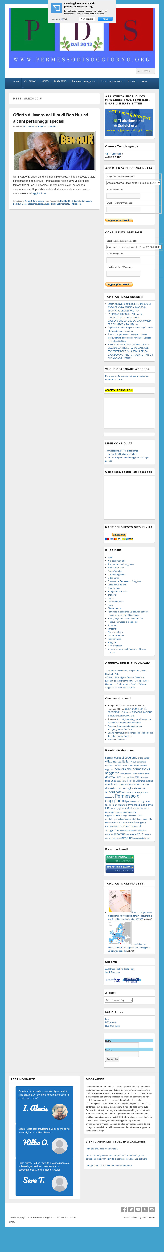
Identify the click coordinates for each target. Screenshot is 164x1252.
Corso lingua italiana (117, 584)
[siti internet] (120, 872)
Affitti (110, 557)
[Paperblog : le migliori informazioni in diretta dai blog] (113, 981)
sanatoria (112, 628)
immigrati (133, 780)
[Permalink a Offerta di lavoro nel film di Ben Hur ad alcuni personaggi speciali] (54, 172)
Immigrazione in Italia (117, 591)
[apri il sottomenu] (23, 87)
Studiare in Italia (115, 632)
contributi (117, 765)
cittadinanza (143, 757)
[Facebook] (124, 1209)
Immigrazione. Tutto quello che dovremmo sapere (109, 1165)
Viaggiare (112, 642)
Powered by (56, 19)
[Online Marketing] (132, 981)
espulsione (121, 780)
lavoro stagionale (127, 788)
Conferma (121, 739)
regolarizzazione (113, 815)
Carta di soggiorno (116, 574)
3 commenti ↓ (52, 126)
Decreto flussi (114, 587)
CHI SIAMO (30, 81)
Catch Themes (148, 1217)
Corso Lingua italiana (112, 81)
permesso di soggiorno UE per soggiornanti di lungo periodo (129, 806)
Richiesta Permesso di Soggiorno (123, 615)
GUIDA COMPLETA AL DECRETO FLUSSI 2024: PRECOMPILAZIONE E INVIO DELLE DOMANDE (130, 712)
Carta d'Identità (115, 571)
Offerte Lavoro (37, 200)
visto (148, 838)
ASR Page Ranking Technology (119, 968)
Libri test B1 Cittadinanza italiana (122, 454)
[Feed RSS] (145, 1209)
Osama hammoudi (116, 732)
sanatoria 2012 (134, 834)
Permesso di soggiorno (83, 81)
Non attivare (87, 19)
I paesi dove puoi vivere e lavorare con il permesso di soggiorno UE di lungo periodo (129, 947)
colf (134, 761)
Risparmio (112, 625)
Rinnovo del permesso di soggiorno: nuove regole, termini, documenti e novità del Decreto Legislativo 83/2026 (129, 338)
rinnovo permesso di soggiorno (123, 828)
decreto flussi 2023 (131, 777)
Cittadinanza (113, 577)
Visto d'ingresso (115, 645)
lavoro (115, 784)
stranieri (127, 837)
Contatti (132, 81)
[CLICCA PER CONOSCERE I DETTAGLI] (129, 135)
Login (107, 1018)
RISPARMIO (60, 81)
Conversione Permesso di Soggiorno (124, 581)
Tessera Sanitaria (116, 635)
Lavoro (111, 598)
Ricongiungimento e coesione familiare (125, 618)
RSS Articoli (111, 1022)
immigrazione (146, 780)
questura (132, 811)
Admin (40, 126)
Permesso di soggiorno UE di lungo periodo (128, 611)
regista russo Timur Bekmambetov (54, 203)
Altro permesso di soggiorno (121, 564)
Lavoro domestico (116, 601)
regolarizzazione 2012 (133, 815)
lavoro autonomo (130, 784)
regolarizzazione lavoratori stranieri (120, 819)
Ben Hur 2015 (66, 200)
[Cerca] (138, 71)
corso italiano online (128, 773)
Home (16, 81)
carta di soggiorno (125, 757)
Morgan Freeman (29, 203)
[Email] (152, 1209)
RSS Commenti (112, 1025)
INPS (108, 784)
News (144, 81)
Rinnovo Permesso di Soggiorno (122, 621)
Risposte (76, 203)
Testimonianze (114, 638)
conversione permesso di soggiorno (127, 771)
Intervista (112, 594)
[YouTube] (138, 1209)
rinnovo (109, 826)
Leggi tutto (38, 193)
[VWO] (64, 19)
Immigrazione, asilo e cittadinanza (122, 450)
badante (109, 757)
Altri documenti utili (116, 560)
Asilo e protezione (116, 567)
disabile (77, 200)
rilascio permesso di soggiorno (130, 822)
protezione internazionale (116, 811)
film (83, 200)
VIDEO (45, 81)
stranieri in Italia (139, 838)
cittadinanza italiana (118, 761)
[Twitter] (131, 1209)
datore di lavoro (143, 773)
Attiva (105, 19)
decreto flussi (113, 777)
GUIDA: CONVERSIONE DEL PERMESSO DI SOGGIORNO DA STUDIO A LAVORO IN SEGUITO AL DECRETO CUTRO (129, 307)
